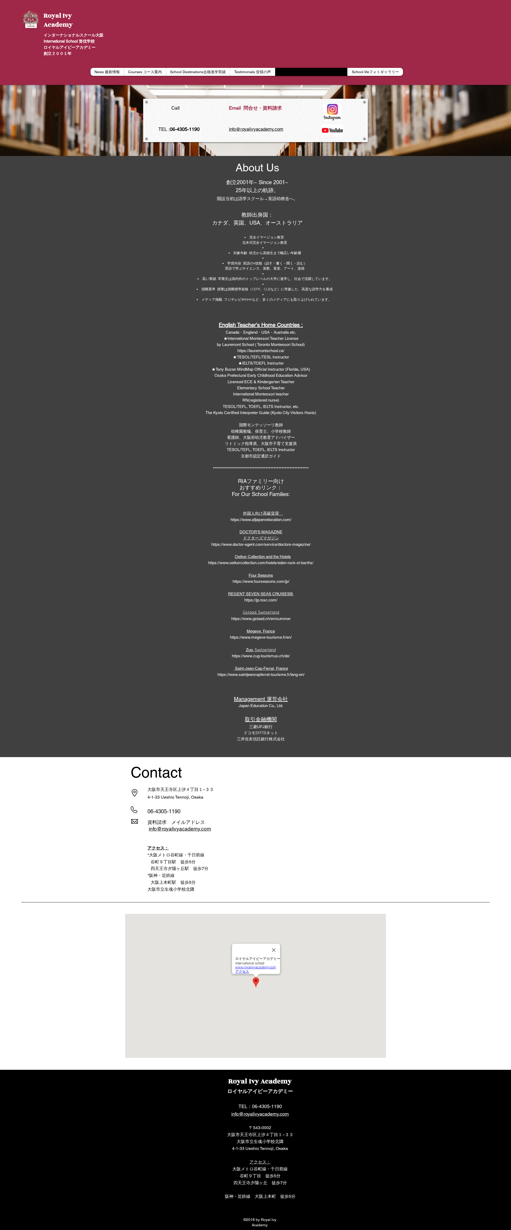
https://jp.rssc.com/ (260, 600)
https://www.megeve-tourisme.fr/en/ (261, 637)
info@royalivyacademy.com (256, 129)
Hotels (285, 556)
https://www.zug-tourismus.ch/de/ (261, 656)
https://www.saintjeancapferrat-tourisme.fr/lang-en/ (260, 674)
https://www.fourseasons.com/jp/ (261, 581)
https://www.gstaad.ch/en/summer (261, 618)
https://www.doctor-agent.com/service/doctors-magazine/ (261, 544)
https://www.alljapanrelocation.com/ (260, 519)
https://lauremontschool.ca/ (260, 350)
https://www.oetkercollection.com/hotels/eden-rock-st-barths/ (261, 562)
